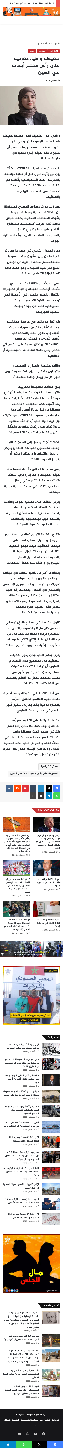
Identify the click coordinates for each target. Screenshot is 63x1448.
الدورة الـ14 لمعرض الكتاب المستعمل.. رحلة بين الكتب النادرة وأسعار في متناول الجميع (22, 1390)
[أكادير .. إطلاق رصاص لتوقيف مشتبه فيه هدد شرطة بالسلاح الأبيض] (51, 1204)
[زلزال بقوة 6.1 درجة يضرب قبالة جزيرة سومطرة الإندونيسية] (51, 1142)
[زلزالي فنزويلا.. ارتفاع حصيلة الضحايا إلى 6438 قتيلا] (51, 1189)
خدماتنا (55, 1420)
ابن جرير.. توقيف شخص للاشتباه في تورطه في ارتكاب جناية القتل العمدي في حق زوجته (22, 1155)
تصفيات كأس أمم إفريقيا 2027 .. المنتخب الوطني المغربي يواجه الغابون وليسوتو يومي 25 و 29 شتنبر (17, 885)
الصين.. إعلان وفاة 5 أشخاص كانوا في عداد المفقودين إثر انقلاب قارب (21, 1124)
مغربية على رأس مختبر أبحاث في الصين (33, 773)
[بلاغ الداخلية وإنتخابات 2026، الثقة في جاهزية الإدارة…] (47, 868)
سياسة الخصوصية (29, 1420)
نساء (32, 51)
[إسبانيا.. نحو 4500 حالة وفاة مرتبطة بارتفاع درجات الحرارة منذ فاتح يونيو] (51, 1096)
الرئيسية (53, 44)
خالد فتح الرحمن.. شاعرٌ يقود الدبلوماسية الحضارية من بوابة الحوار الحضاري (21, 1374)
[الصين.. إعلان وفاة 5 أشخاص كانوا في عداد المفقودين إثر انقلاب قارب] (51, 1127)
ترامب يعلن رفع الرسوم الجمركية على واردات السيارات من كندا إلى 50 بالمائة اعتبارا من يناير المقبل (48, 841)
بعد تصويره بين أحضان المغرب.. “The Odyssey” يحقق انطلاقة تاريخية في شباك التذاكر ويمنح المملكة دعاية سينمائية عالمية (23, 1356)
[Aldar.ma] (31, 11)
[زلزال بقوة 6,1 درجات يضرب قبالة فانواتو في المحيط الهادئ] (51, 1219)
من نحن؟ (31, 1425)
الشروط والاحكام (11, 1420)
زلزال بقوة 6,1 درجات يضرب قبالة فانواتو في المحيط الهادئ (23, 1216)
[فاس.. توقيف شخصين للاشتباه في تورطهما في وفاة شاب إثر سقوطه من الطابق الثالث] (51, 1064)
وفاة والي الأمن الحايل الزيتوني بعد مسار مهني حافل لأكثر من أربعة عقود (21, 1079)
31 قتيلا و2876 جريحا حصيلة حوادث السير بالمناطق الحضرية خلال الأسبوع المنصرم (21, 1110)
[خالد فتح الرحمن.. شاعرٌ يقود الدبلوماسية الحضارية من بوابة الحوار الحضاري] (51, 1375)
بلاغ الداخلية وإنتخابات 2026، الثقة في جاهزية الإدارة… (48, 882)
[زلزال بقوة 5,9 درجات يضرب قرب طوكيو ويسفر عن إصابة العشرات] (51, 1049)
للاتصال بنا (45, 1420)
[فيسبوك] (56, 788)
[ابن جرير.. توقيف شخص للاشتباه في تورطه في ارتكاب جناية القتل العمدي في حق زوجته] (51, 1157)
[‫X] (49, 788)
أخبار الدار (42, 44)
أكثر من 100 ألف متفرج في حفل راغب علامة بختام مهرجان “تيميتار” (21, 1337)
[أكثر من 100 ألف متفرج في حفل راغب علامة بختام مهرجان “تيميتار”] (51, 1340)
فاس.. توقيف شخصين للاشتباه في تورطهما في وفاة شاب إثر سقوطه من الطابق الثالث (21, 1063)
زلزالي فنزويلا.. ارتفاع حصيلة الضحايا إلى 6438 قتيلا (21, 1186)
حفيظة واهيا (48, 766)
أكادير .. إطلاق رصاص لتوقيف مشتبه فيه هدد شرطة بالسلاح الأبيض (21, 1201)
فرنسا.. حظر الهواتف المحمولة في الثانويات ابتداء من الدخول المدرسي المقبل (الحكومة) (17, 924)
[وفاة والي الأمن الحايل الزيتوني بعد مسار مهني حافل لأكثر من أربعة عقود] (51, 1080)
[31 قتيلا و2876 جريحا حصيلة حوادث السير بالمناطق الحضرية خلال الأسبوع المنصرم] (51, 1111)
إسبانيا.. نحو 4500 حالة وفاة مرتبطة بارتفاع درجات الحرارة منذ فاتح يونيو (21, 1093)
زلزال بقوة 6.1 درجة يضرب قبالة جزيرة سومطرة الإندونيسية (23, 1139)
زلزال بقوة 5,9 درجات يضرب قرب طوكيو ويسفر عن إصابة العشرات (23, 1046)
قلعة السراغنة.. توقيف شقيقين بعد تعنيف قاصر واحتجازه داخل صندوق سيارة (21, 1171)
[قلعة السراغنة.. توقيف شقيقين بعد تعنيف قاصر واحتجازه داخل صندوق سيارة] (51, 1173)
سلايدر (42, 51)
